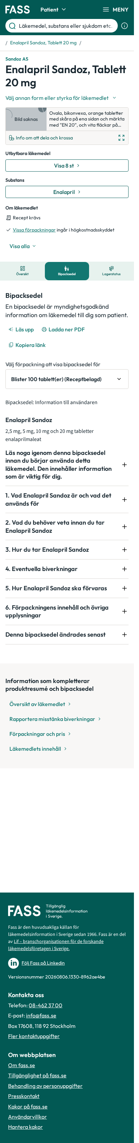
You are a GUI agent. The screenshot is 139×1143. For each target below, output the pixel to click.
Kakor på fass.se (28, 1106)
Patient (49, 9)
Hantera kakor (25, 1126)
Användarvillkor (27, 1116)
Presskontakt (23, 1096)
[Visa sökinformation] (124, 25)
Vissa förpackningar (34, 230)
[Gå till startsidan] (17, 9)
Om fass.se (21, 1065)
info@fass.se (41, 1015)
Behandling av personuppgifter (45, 1085)
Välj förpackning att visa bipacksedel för (53, 364)
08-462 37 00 (45, 1005)
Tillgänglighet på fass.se (37, 1075)
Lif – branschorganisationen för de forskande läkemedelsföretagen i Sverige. (56, 945)
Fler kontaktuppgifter (34, 1036)
